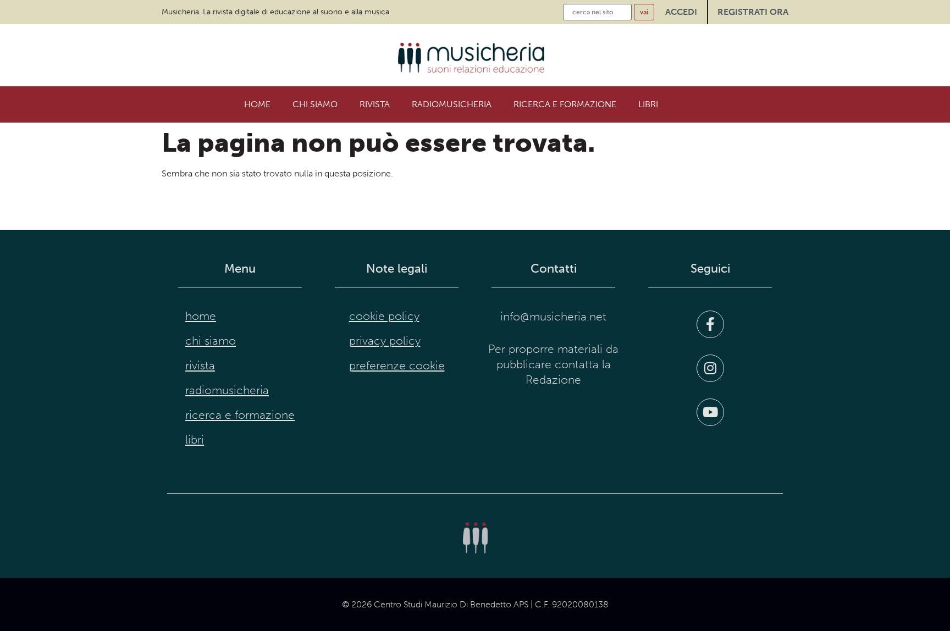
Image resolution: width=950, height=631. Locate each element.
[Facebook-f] (710, 324)
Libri (648, 104)
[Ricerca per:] (597, 12)
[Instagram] (710, 368)
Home (257, 104)
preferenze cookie (397, 365)
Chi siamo (315, 104)
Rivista (375, 104)
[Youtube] (710, 412)
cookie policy (384, 316)
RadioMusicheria (451, 104)
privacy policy (385, 340)
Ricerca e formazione (564, 104)
